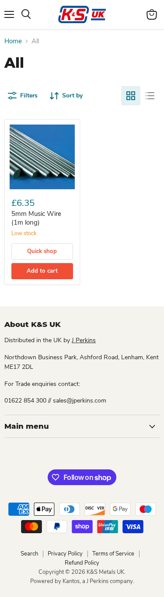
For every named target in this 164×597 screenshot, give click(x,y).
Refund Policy (82, 563)
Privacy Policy (65, 554)
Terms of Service (113, 554)
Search (29, 554)
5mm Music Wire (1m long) (36, 218)
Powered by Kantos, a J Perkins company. (82, 581)
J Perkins (84, 340)
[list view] (150, 95)
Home (13, 41)
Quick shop (42, 251)
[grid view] (130, 95)
